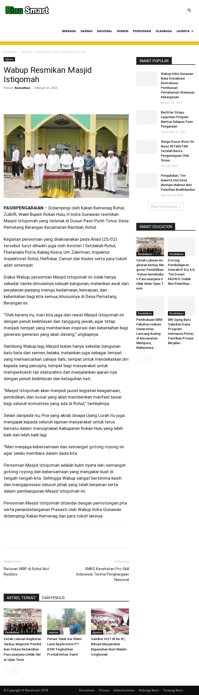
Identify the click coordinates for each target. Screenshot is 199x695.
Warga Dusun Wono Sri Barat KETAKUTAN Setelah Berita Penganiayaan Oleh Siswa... (177, 151)
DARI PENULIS (53, 598)
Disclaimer (87, 690)
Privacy (104, 690)
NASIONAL (104, 31)
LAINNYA (183, 31)
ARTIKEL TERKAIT (21, 598)
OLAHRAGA (164, 31)
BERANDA (69, 31)
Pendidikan (12, 632)
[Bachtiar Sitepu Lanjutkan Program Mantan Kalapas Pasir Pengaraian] (146, 117)
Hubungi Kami (149, 690)
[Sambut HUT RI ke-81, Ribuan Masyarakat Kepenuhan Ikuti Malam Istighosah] (110, 621)
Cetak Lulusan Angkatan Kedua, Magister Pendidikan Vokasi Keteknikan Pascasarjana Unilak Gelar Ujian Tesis (22, 649)
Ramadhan (22, 88)
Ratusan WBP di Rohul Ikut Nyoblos (26, 571)
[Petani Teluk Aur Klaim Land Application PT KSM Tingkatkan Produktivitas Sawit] (66, 621)
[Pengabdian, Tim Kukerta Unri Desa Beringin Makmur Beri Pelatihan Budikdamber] (146, 180)
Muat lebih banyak (164, 206)
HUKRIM (122, 31)
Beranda (10, 51)
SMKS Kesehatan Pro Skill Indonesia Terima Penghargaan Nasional (102, 574)
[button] (189, 10)
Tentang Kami (173, 690)
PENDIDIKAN (142, 31)
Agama (26, 51)
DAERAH (86, 31)
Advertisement (123, 690)
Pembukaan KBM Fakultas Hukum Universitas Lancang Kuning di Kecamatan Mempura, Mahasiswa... (149, 334)
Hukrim (53, 632)
